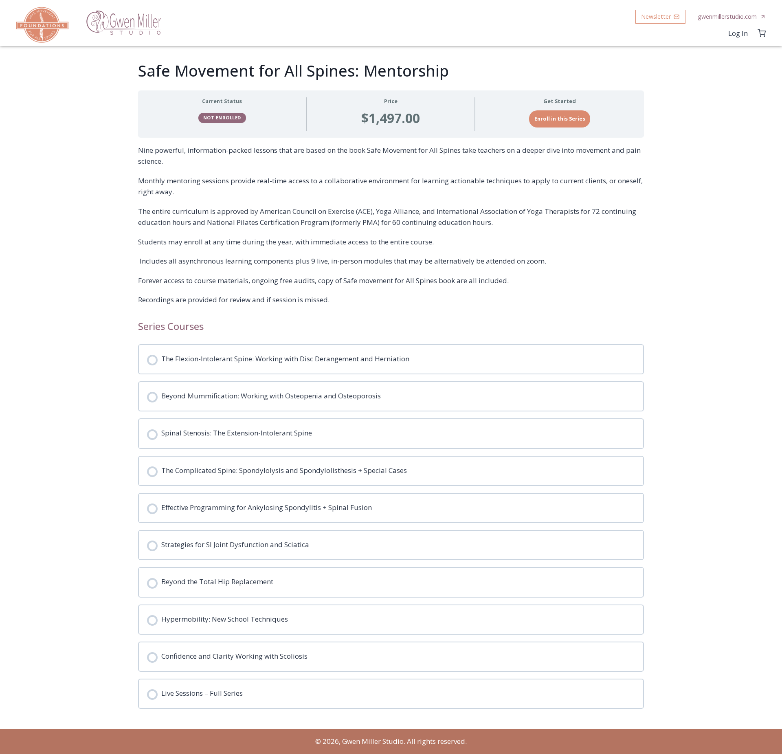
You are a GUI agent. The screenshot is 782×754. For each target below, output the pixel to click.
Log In (738, 33)
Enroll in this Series (559, 118)
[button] (660, 17)
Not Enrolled (222, 117)
